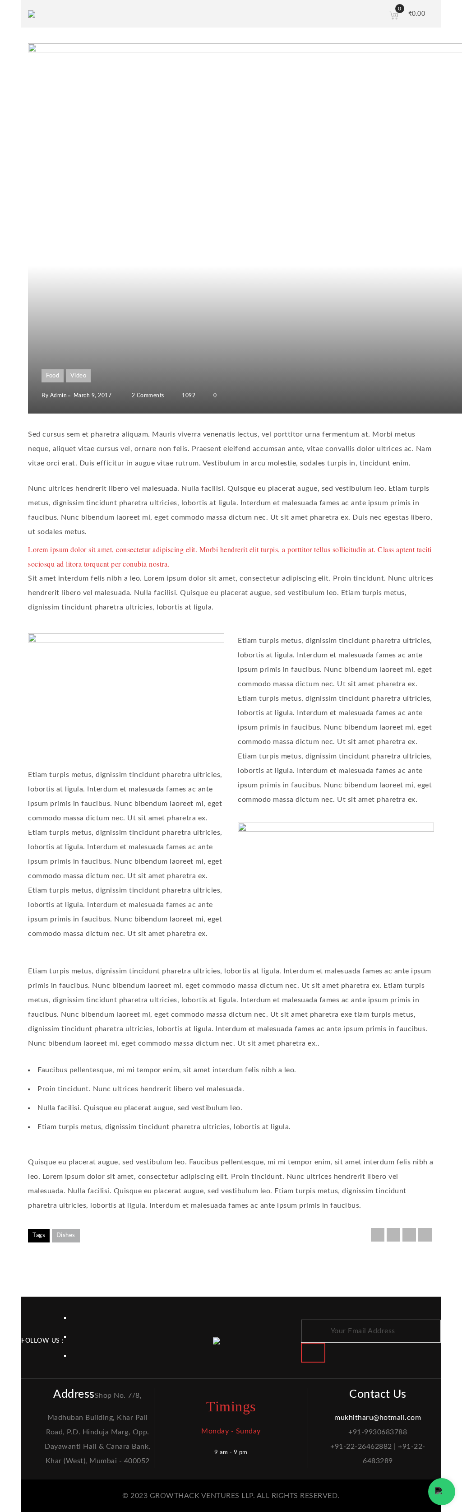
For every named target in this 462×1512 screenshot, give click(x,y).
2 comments (147, 395)
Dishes (65, 1235)
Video (78, 376)
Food (52, 376)
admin (58, 395)
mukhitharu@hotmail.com (377, 1417)
